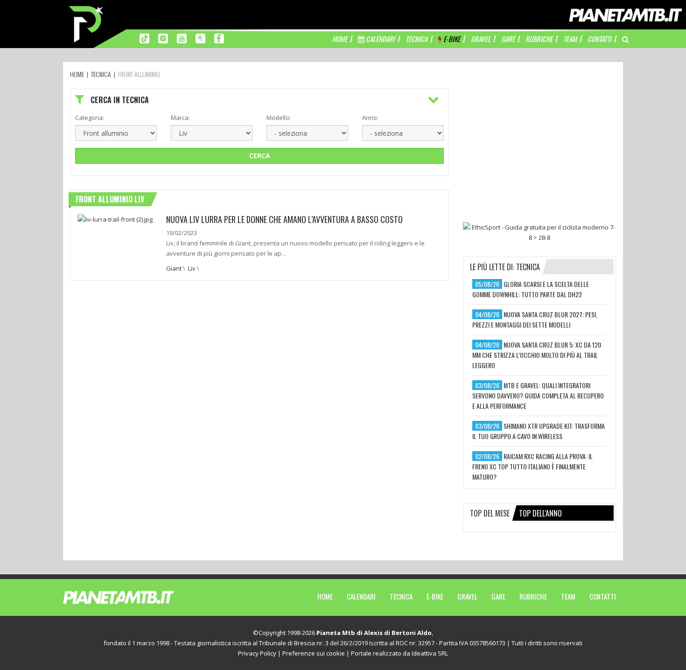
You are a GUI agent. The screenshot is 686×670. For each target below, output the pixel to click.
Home (325, 596)
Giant (174, 268)
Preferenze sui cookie (313, 653)
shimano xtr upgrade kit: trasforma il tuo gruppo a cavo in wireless (538, 431)
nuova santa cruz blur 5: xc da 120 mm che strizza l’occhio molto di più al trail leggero (536, 355)
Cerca (259, 155)
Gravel (467, 596)
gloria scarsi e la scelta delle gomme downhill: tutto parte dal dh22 (530, 289)
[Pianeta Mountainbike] (87, 23)
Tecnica (401, 596)
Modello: (278, 117)
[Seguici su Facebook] (219, 38)
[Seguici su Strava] (200, 38)
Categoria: (89, 117)
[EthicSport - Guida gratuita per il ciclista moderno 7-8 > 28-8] (539, 232)
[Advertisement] (539, 147)
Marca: (180, 117)
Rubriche (533, 596)
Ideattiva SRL (430, 653)
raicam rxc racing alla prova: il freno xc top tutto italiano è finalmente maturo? (532, 466)
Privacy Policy (257, 653)
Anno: (370, 117)
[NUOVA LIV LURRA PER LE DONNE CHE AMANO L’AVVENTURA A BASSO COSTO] (115, 218)
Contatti (602, 596)
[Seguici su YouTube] (181, 38)
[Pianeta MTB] (135, 597)
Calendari (361, 596)
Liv (192, 268)
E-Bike (435, 596)
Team (568, 596)
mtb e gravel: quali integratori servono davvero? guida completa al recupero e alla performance (538, 395)
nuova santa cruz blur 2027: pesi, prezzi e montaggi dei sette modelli (534, 319)
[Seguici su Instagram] (163, 38)
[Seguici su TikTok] (144, 38)
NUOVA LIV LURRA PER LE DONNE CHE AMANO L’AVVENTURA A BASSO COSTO (284, 219)
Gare (498, 596)
